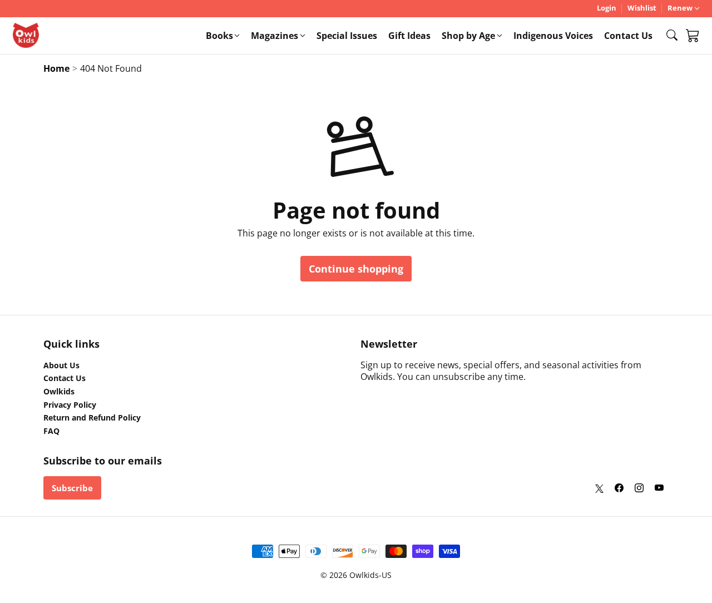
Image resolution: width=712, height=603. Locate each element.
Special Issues (347, 35)
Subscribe (72, 487)
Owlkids (59, 392)
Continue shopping (356, 268)
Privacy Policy (69, 405)
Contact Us (628, 35)
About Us (61, 365)
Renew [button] (680, 8)
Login (606, 8)
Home (56, 68)
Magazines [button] (274, 35)
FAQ (51, 431)
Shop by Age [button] (468, 35)
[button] (672, 35)
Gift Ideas (409, 35)
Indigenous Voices (553, 35)
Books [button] (219, 35)
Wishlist (641, 8)
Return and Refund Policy (92, 418)
